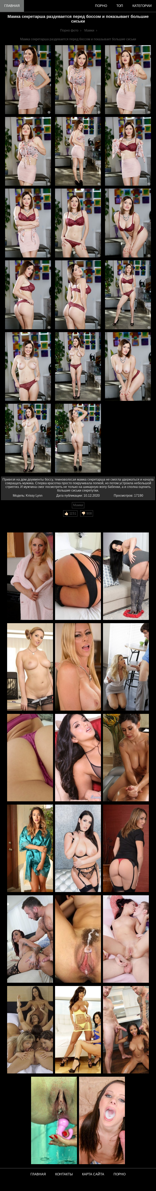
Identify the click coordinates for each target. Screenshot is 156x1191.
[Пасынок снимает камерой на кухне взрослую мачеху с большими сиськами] (30, 576)
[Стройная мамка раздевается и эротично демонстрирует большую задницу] (30, 757)
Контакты (64, 1174)
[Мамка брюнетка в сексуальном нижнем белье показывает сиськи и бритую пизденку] (78, 757)
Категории (142, 6)
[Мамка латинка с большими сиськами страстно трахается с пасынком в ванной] (126, 757)
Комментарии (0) (16, 519)
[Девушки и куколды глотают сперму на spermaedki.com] (102, 1120)
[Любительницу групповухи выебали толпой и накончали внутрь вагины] (78, 939)
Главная (12, 6)
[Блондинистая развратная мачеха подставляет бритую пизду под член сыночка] (126, 667)
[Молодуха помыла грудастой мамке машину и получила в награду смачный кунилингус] (78, 667)
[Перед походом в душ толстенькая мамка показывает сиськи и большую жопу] (126, 576)
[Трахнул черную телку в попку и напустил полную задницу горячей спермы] (30, 939)
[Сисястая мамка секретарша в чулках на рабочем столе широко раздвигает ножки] (30, 667)
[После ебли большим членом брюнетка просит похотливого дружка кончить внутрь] (126, 939)
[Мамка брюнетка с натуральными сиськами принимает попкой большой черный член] (78, 848)
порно (101, 6)
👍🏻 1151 (70, 513)
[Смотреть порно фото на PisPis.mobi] (54, 1120)
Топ (119, 6)
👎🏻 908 (86, 513)
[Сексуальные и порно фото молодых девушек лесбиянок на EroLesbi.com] (30, 1030)
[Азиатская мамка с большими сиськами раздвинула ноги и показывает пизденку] (78, 576)
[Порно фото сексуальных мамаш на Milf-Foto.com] (78, 1030)
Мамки (78, 505)
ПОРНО (120, 1174)
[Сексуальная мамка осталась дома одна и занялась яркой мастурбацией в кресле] (30, 848)
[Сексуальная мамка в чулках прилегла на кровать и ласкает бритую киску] (126, 848)
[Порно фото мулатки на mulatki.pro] (126, 1030)
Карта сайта (93, 1174)
